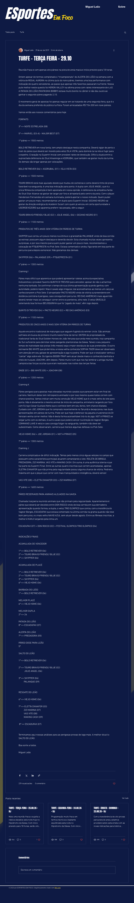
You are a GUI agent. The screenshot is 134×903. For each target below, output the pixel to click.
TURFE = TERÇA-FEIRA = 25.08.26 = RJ (23, 809)
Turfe (22, 32)
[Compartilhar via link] (39, 775)
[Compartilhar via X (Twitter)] (26, 775)
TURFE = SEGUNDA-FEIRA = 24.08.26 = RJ (66, 809)
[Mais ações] (113, 50)
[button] (125, 32)
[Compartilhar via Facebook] (20, 775)
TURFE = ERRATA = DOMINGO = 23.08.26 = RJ (106, 809)
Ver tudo (125, 798)
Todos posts (10, 32)
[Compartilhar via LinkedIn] (32, 775)
